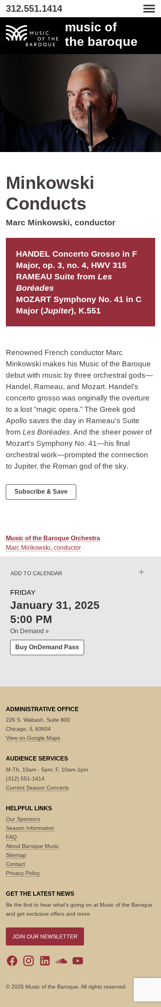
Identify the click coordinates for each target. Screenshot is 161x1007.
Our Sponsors (23, 819)
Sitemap (16, 855)
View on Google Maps (33, 738)
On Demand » (29, 631)
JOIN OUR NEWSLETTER (45, 936)
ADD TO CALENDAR (36, 573)
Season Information (30, 828)
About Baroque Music (32, 846)
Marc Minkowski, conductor (43, 547)
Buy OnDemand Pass (47, 647)
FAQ (11, 837)
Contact (15, 864)
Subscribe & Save (41, 491)
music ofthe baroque (101, 34)
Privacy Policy (23, 873)
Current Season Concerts (37, 787)
